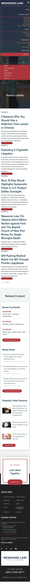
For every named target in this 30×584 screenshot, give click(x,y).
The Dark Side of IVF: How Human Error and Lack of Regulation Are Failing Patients (16, 369)
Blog (29, 44)
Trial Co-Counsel (26, 23)
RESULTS (6, 503)
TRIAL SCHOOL (20, 497)
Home (27, 9)
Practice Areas (23, 14)
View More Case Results (11, 340)
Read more (6, 143)
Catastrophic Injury (26, 17)
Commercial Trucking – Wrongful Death (13, 324)
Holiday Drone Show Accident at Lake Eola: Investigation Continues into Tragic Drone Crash (15, 381)
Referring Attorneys (26, 47)
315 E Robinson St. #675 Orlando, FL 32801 (9, 526)
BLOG (18, 503)
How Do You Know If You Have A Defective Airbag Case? (20, 425)
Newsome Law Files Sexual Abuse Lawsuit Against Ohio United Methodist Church (14, 356)
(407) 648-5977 (12, 529)
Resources (25, 40)
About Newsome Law (25, 32)
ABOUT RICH (20, 500)
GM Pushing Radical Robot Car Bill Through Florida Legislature (15, 259)
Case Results (27, 33)
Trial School (27, 36)
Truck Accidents (27, 21)
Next (7, 282)
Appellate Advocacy (26, 24)
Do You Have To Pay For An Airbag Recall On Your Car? (20, 436)
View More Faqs (9, 445)
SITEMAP (19, 512)
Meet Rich (28, 35)
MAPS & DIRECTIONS (11, 534)
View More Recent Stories (12, 391)
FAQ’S (28, 45)
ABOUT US (7, 500)
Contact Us (25, 50)
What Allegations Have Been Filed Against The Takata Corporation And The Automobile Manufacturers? (20, 410)
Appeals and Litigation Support (24, 25)
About (27, 29)
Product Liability (27, 18)
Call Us (25, 54)
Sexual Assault (27, 20)
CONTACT (7, 512)
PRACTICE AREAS (9, 497)
